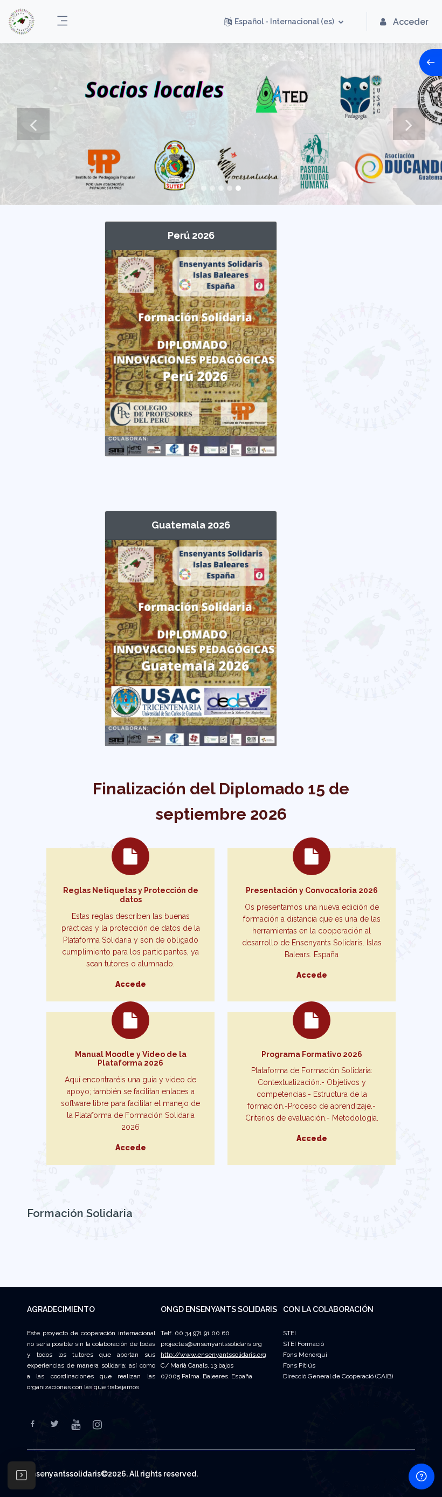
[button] (284, 22)
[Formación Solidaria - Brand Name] (21, 21)
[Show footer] (421, 1476)
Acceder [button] (411, 22)
